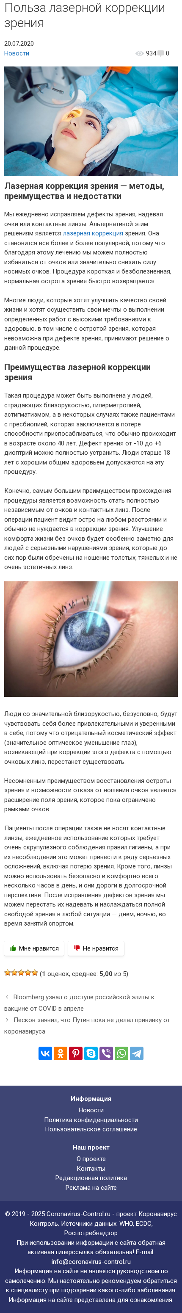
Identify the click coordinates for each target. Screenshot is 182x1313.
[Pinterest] (76, 1053)
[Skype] (91, 1053)
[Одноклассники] (60, 1053)
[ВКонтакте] (45, 1053)
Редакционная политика (91, 1178)
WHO (126, 1223)
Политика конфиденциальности (91, 1120)
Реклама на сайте (91, 1187)
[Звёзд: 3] (21, 972)
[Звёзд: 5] (34, 972)
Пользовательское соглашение (91, 1129)
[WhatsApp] (121, 1053)
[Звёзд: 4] (28, 972)
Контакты (91, 1168)
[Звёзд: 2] (14, 972)
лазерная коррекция (93, 233)
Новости (16, 53)
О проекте (91, 1159)
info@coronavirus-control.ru (91, 1262)
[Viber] (106, 1053)
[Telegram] (136, 1053)
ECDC (144, 1223)
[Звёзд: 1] (7, 972)
